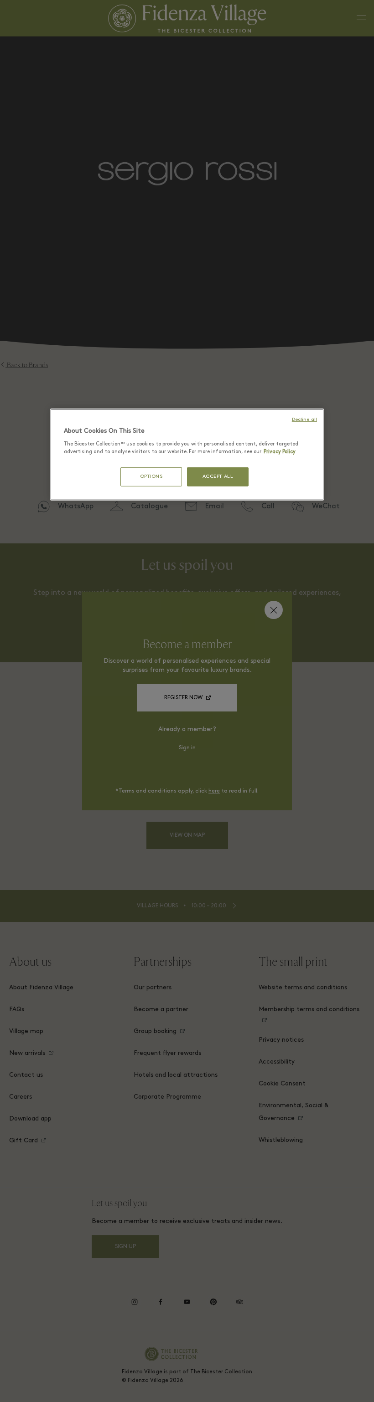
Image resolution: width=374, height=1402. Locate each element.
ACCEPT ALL (218, 476)
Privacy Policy (280, 452)
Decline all (304, 419)
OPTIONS (151, 476)
